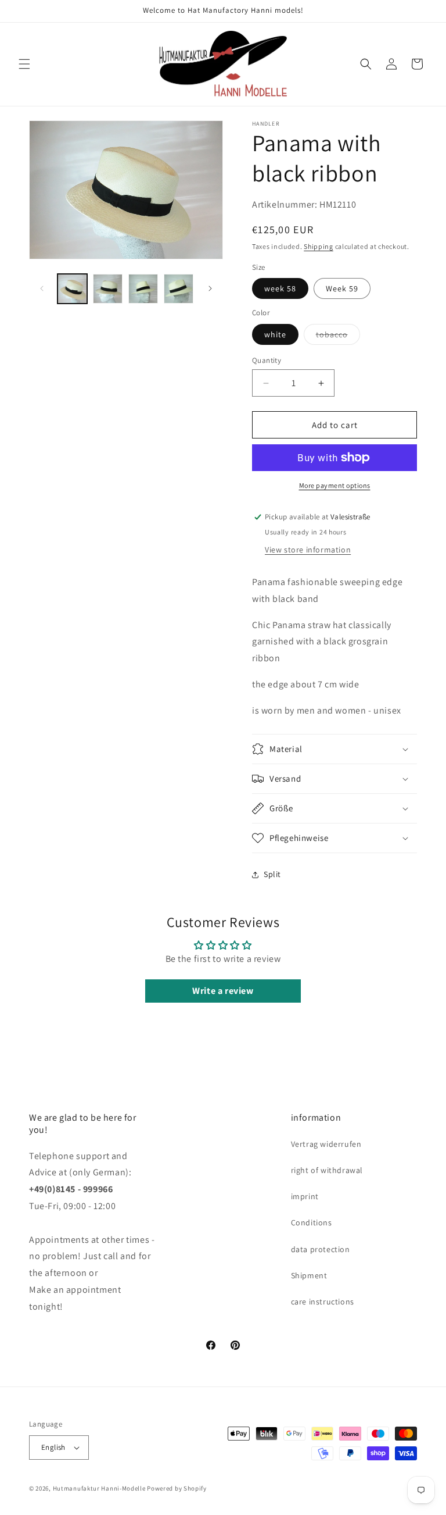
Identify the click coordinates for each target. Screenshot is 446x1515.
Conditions (311, 1222)
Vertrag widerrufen (326, 1144)
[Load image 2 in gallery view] (108, 289)
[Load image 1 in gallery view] (72, 289)
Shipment (309, 1275)
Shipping (318, 246)
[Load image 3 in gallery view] (143, 289)
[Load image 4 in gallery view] (178, 289)
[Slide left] (42, 288)
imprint (305, 1196)
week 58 (280, 288)
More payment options (335, 485)
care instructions (322, 1301)
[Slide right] (210, 288)
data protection (320, 1249)
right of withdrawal (327, 1170)
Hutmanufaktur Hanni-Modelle (99, 1488)
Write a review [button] (222, 991)
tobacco (338, 337)
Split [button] (272, 874)
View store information (308, 549)
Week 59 (342, 288)
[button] (24, 64)
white (275, 334)
